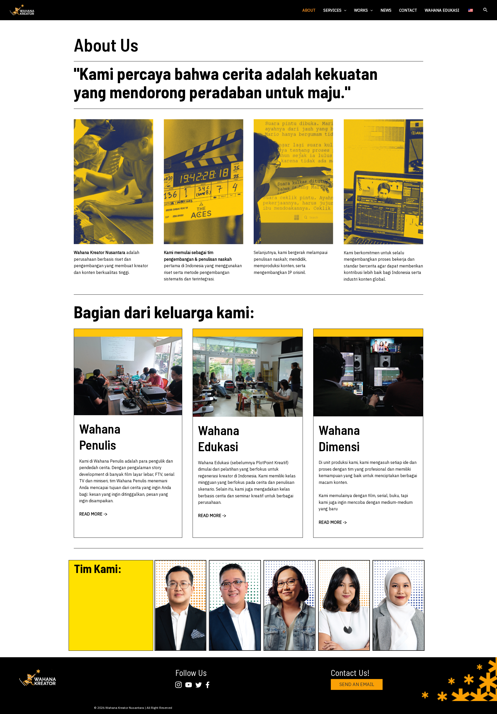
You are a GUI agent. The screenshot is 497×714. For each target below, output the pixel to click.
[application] (343, 10)
